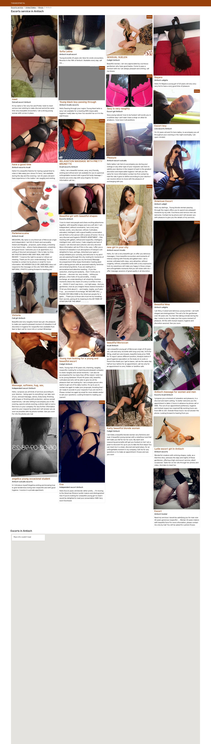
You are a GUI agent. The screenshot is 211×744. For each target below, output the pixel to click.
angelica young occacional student (31, 478)
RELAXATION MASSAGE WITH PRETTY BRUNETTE (80, 162)
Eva (61, 484)
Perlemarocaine (20, 233)
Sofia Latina (65, 51)
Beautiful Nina (162, 304)
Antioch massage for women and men (175, 391)
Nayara (158, 77)
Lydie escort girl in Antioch (169, 448)
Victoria (16, 315)
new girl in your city (117, 247)
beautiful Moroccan (117, 342)
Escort (158, 511)
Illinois (40, 7)
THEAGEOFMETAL (18, 3)
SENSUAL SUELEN (117, 57)
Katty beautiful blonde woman (123, 428)
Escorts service (17, 7)
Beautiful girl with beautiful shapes (78, 216)
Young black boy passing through (77, 102)
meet (14, 99)
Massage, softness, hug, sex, (28, 385)
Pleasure (111, 157)
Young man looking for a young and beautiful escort (78, 360)
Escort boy (160, 125)
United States (30, 7)
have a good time (21, 164)
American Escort (163, 201)
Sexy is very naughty (118, 108)
